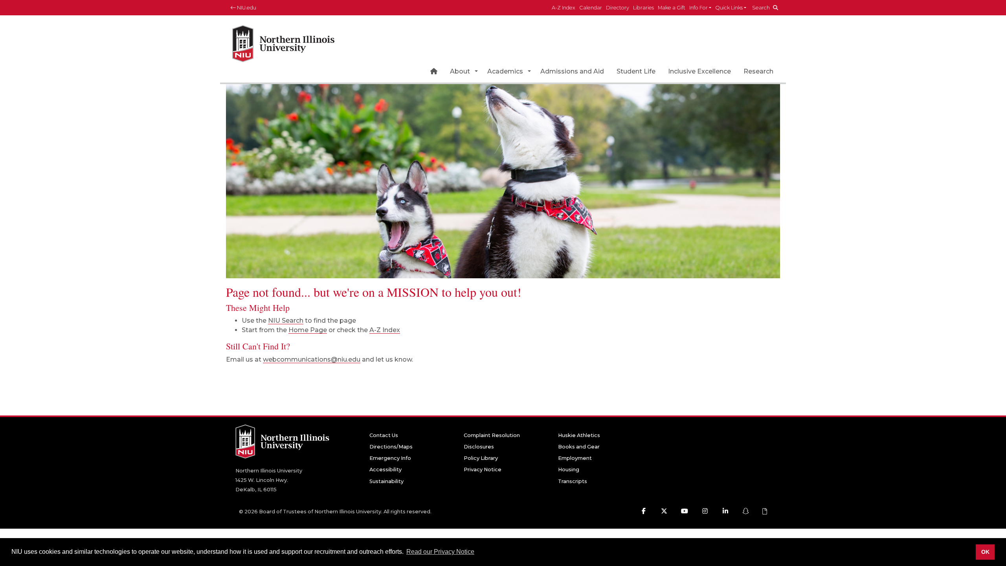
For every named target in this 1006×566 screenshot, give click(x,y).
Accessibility (385, 469)
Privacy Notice (482, 469)
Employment (575, 458)
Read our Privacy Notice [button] (440, 551)
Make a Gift (671, 8)
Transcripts (572, 481)
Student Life (636, 71)
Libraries (643, 8)
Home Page (307, 330)
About (460, 71)
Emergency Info (390, 458)
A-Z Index (563, 8)
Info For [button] (698, 8)
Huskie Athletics (579, 435)
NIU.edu (246, 8)
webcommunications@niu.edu (311, 359)
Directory (617, 8)
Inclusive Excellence (699, 71)
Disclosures (479, 447)
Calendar (590, 8)
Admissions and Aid (572, 71)
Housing (568, 469)
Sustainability (386, 481)
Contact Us (383, 435)
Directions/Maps (391, 447)
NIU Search (285, 320)
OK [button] (985, 552)
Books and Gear (579, 447)
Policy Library (481, 458)
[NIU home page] (283, 41)
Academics (505, 71)
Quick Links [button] (729, 8)
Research (758, 71)
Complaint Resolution (492, 435)
